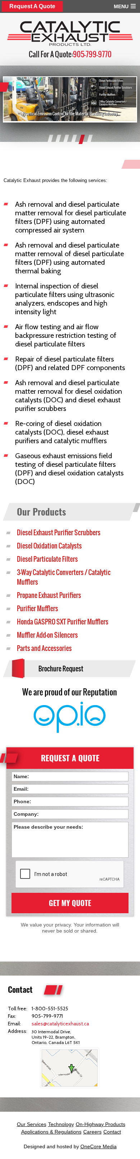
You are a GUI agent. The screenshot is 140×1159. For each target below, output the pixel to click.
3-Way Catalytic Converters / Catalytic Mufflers (64, 577)
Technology (61, 1124)
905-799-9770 (92, 54)
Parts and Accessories (44, 648)
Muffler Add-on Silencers (47, 635)
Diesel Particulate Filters (47, 559)
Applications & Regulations (51, 1132)
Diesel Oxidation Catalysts (49, 546)
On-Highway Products (100, 1124)
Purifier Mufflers (37, 608)
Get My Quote (70, 903)
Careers (92, 1132)
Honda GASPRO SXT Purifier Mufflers (62, 622)
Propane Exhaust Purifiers (49, 595)
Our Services (31, 1124)
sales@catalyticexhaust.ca (60, 1023)
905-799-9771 (47, 1016)
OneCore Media (98, 1146)
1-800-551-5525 (50, 1008)
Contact (112, 1132)
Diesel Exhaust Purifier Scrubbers (59, 532)
